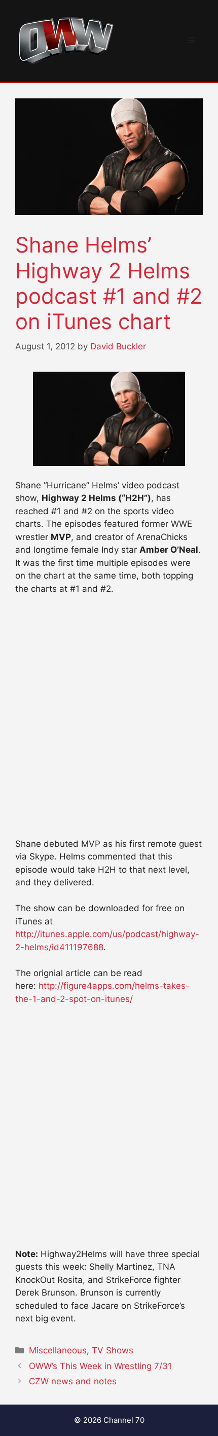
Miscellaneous (58, 1350)
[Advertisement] (109, 721)
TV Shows (112, 1350)
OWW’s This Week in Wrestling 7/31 (100, 1366)
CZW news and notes (73, 1381)
